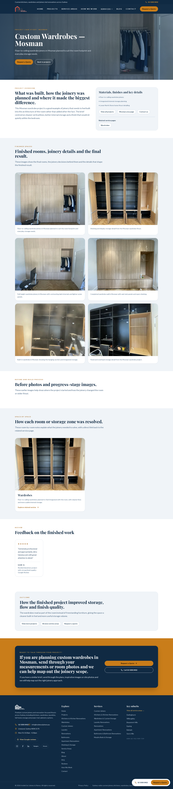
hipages (35, 746)
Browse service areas (50, 624)
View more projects (29, 624)
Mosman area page (126, 112)
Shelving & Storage (68, 745)
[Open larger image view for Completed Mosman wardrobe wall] (123, 264)
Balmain (129, 730)
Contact (131, 9)
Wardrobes (105, 125)
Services (106, 9)
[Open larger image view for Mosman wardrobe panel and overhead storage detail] (123, 330)
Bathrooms (65, 737)
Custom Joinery (67, 726)
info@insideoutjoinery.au (41, 725)
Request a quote (70, 624)
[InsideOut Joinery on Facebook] (23, 746)
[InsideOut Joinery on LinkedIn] (28, 746)
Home (40, 9)
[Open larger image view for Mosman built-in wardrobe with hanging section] (50, 330)
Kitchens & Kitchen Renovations (73, 718)
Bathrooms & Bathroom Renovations (107, 734)
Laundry (64, 730)
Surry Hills (130, 734)
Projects (52, 9)
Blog (119, 9)
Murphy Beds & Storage (103, 737)
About (63, 756)
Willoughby (131, 719)
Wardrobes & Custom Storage (105, 718)
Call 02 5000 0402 (130, 670)
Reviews (64, 764)
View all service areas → (135, 710)
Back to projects (43, 62)
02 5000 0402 (153, 2)
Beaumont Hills (132, 722)
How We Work (89, 9)
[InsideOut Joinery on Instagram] (17, 746)
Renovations (66, 734)
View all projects (107, 112)
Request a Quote (149, 9)
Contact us (143, 112)
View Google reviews (28, 739)
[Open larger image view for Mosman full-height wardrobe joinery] (50, 264)
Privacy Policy (83, 785)
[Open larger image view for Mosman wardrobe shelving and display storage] (123, 198)
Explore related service (27, 507)
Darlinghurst (131, 715)
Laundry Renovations (102, 722)
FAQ (63, 760)
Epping (129, 726)
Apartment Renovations (70, 741)
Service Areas (69, 9)
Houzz (45, 746)
